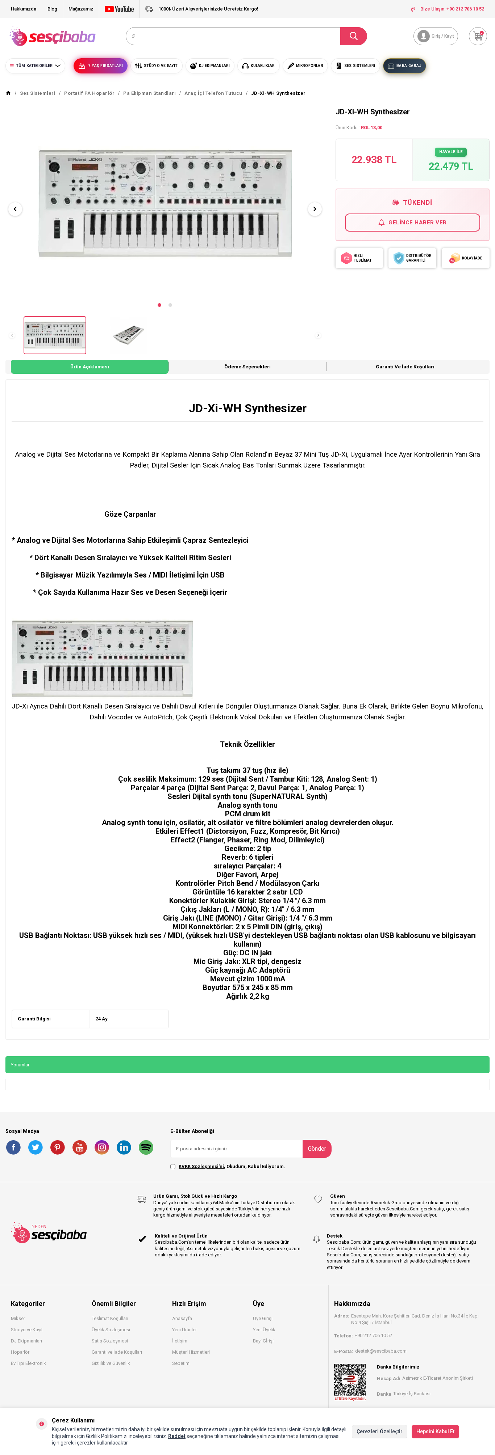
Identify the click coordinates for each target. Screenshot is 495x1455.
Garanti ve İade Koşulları (405, 366)
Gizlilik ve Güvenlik (111, 1363)
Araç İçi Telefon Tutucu (213, 93)
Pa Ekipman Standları (149, 93)
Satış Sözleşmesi (110, 1341)
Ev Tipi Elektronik (28, 1363)
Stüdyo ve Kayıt (27, 1329)
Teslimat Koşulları (110, 1318)
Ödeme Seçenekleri (247, 366)
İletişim (179, 1341)
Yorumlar (20, 1064)
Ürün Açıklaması (89, 366)
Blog (52, 9)
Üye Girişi (263, 1318)
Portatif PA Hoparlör (89, 93)
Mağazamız (80, 9)
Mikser (18, 1318)
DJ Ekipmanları (26, 1341)
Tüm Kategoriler (34, 65)
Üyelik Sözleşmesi (111, 1329)
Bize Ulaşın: (452, 9)
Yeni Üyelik (264, 1329)
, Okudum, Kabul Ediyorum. (232, 1166)
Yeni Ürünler (184, 1329)
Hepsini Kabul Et (435, 1431)
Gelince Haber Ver (417, 222)
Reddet (177, 1436)
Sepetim (181, 1363)
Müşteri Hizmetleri (191, 1352)
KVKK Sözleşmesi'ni (201, 1166)
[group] (165, 203)
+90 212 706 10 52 (373, 1335)
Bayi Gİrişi (263, 1341)
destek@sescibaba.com (381, 1351)
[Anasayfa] (8, 93)
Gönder (317, 1148)
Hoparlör (20, 1352)
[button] (159, 305)
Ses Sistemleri (37, 93)
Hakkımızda (23, 9)
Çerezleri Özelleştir (380, 1431)
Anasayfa (182, 1318)
